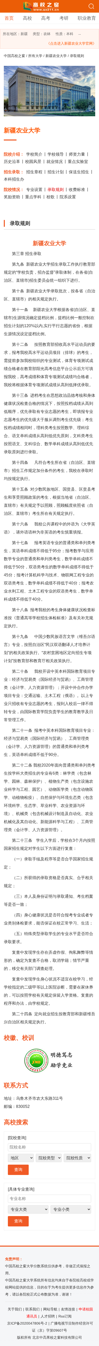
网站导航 (50, 1309)
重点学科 (33, 197)
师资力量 (77, 154)
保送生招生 (79, 172)
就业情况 (54, 161)
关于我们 (15, 1309)
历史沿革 (12, 161)
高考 (45, 18)
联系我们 (32, 1309)
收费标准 (77, 189)
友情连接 (68, 1309)
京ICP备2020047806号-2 (27, 1323)
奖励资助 (12, 197)
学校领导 (55, 154)
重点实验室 (78, 161)
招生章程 (34, 172)
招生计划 (55, 172)
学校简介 (34, 154)
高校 (27, 18)
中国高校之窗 (14, 56)
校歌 (50, 197)
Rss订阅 (65, 1316)
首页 (9, 18)
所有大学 (35, 56)
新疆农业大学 (56, 56)
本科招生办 (14, 179)
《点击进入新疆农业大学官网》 (71, 43)
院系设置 (68, 197)
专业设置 (34, 189)
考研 (64, 18)
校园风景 (33, 161)
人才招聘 (48, 1316)
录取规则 (55, 189)
